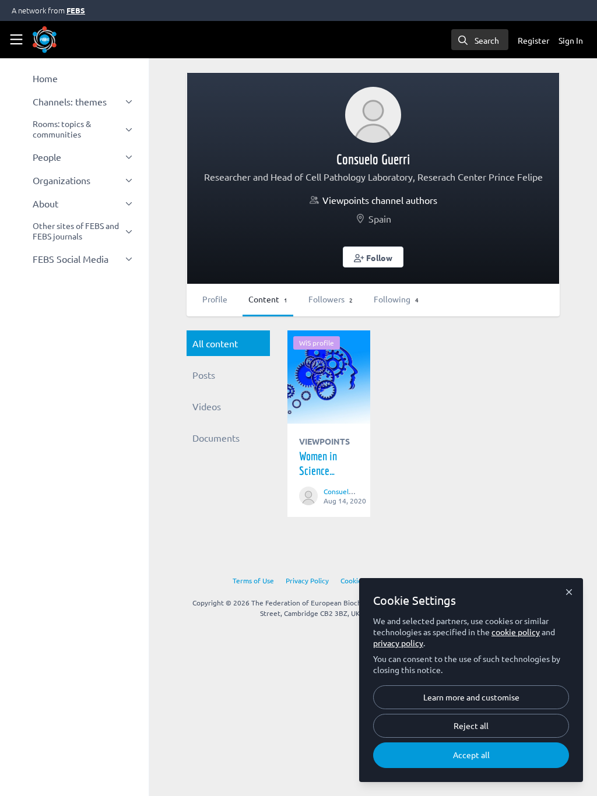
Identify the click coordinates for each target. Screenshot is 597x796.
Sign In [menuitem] (571, 40)
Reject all (471, 725)
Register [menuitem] (533, 40)
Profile (214, 299)
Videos (206, 406)
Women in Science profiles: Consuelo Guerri (328, 377)
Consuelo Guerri (349, 491)
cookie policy (515, 631)
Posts (203, 375)
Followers (330, 299)
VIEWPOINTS (324, 441)
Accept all (471, 754)
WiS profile (316, 342)
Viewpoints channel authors (379, 200)
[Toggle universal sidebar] (16, 39)
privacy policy (398, 642)
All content (215, 343)
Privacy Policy (307, 580)
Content (267, 299)
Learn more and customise (471, 697)
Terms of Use (253, 580)
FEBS (75, 10)
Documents (216, 437)
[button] (373, 256)
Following (396, 299)
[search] (479, 39)
